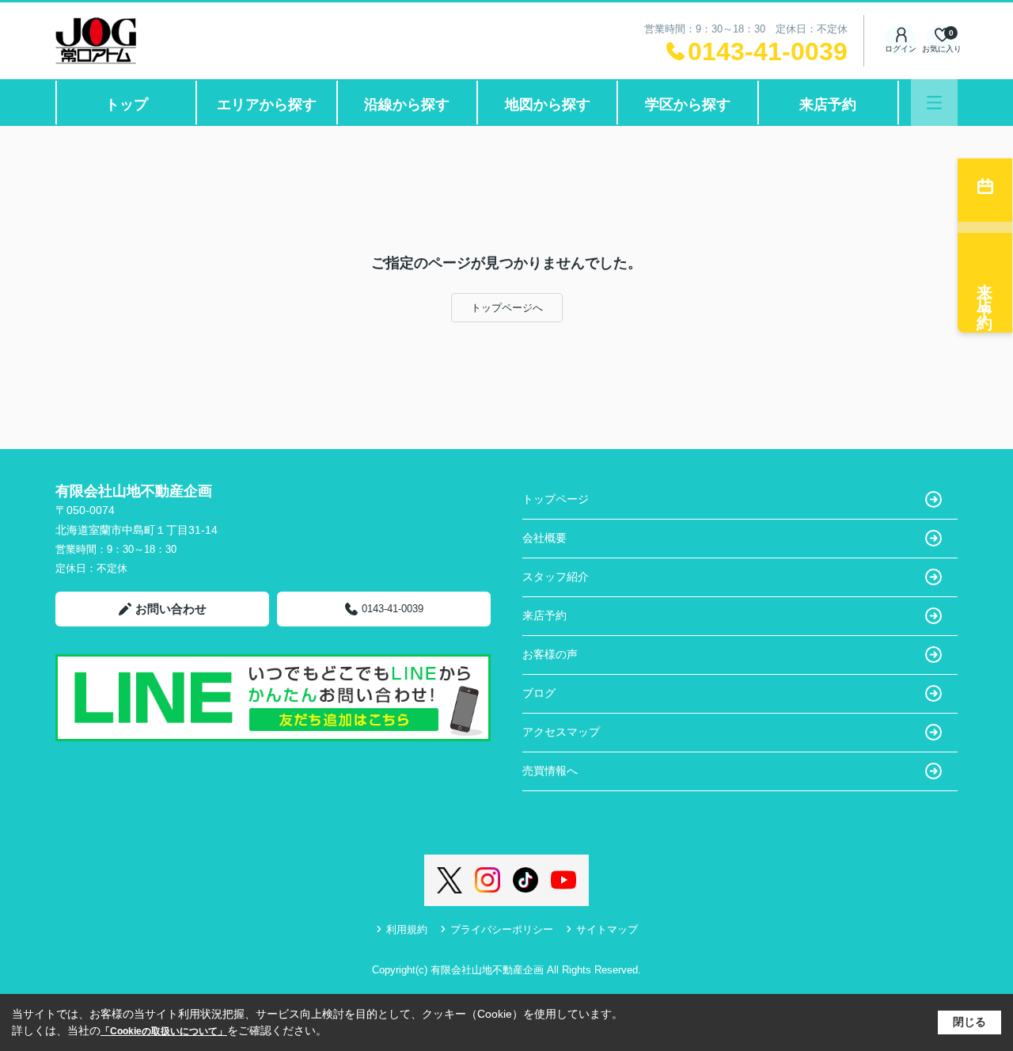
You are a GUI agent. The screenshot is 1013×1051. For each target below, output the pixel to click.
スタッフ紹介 (555, 576)
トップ (126, 104)
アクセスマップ (561, 731)
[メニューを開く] (934, 102)
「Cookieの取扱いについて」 (164, 1031)
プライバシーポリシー (501, 929)
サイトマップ (607, 929)
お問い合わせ (171, 608)
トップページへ (507, 308)
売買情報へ (550, 770)
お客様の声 (550, 654)
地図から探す (547, 104)
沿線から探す (407, 104)
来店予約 (827, 104)
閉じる (969, 1021)
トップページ (555, 499)
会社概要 (544, 537)
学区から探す (687, 104)
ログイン (900, 48)
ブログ (539, 693)
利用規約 (406, 929)
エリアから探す (267, 104)
